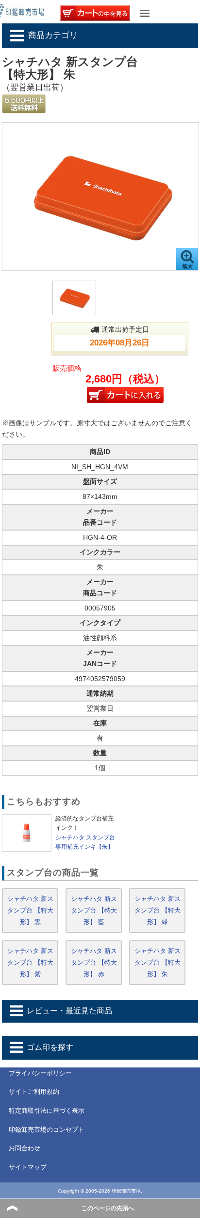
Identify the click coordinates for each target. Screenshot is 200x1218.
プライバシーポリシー (40, 1073)
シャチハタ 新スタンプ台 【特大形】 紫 (30, 962)
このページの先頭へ (108, 1208)
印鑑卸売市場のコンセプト (46, 1129)
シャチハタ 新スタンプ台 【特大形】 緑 (157, 910)
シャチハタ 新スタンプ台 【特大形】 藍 (94, 910)
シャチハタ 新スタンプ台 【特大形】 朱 (157, 962)
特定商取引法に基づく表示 (46, 1110)
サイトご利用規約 (34, 1091)
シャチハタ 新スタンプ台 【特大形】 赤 (94, 962)
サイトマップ (28, 1167)
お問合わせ (24, 1148)
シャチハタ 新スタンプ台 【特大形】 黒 (30, 910)
